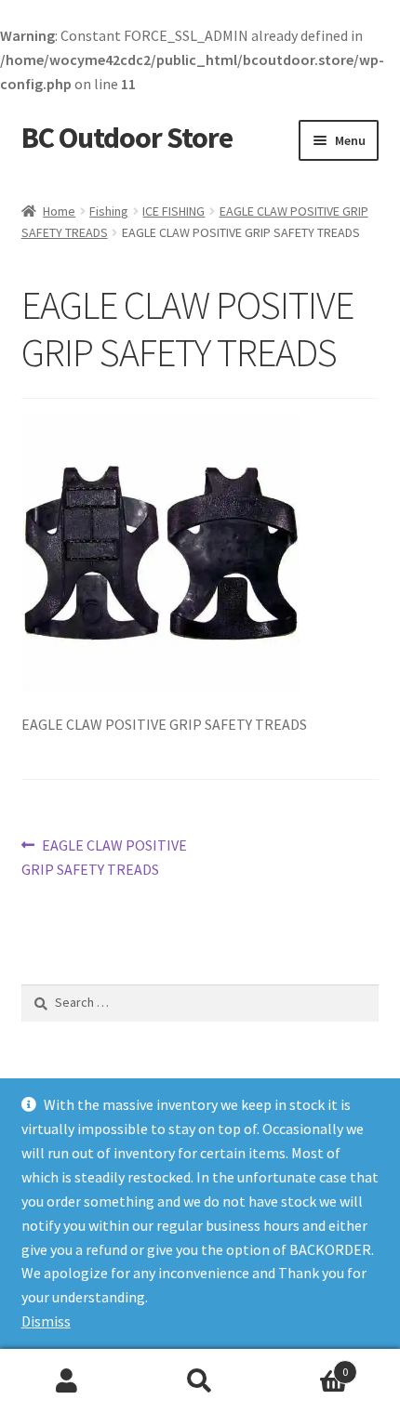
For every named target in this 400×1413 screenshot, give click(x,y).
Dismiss (46, 1321)
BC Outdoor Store (127, 137)
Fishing (108, 211)
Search (199, 1381)
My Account (66, 1381)
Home (59, 211)
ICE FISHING (173, 211)
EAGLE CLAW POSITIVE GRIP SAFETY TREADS (104, 856)
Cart (308, 1365)
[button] (160, 553)
